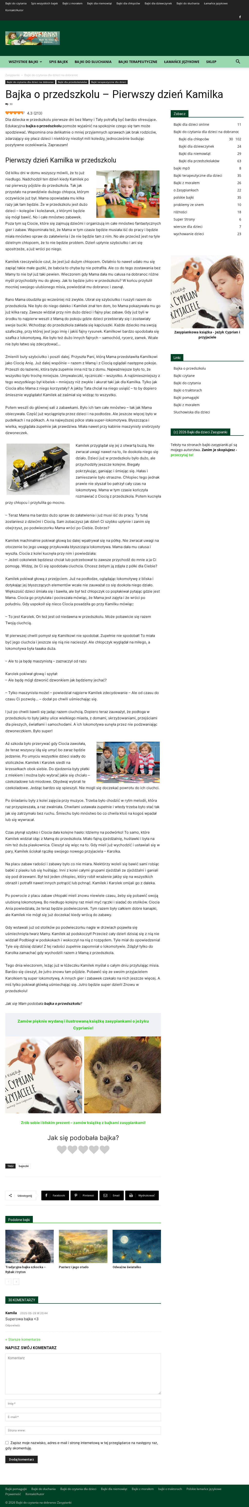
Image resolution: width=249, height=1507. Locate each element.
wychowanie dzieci (189, 234)
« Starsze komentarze (22, 1339)
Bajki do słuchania (188, 3)
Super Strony (184, 219)
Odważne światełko (127, 1267)
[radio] (62, 1150)
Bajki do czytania (16, 3)
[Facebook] (240, 17)
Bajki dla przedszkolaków (72, 82)
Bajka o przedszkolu (190, 368)
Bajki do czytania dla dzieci (78, 1489)
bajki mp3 (182, 168)
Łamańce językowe (216, 3)
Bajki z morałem (72, 3)
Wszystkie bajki (23, 61)
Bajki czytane (184, 375)
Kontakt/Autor (14, 10)
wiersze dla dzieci (188, 226)
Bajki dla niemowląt (99, 3)
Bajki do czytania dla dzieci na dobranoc (30, 82)
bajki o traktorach (170, 1489)
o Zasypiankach (186, 190)
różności (180, 212)
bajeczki (24, 1166)
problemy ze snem (189, 204)
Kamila (11, 1313)
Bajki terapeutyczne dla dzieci (108, 82)
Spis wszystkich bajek (44, 3)
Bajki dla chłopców (128, 3)
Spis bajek (58, 61)
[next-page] (16, 1282)
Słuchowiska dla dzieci (192, 412)
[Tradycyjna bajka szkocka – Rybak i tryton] (29, 1246)
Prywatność (13, 1494)
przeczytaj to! (182, 455)
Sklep (211, 61)
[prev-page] (8, 1282)
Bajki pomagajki (186, 397)
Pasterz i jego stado (74, 1267)
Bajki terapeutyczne (137, 61)
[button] (238, 62)
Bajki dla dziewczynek (158, 3)
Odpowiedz (12, 1325)
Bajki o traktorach (188, 390)
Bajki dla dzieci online (191, 124)
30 (10, 104)
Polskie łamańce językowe (204, 1489)
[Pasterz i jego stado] (83, 1246)
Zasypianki (12, 75)
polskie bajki (184, 197)
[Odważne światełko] (137, 1246)
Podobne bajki (19, 1220)
